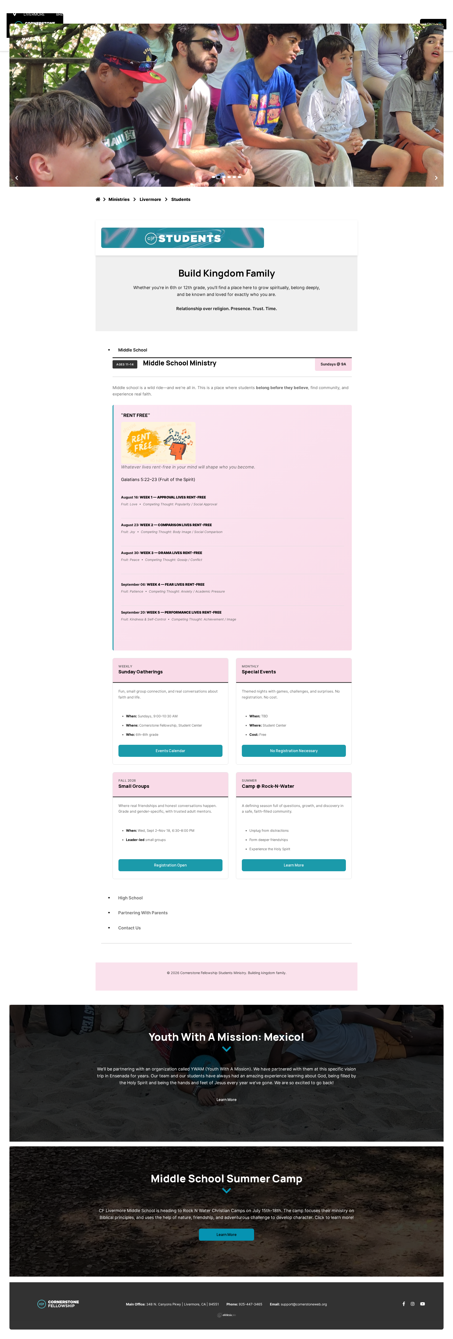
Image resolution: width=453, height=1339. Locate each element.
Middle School (132, 349)
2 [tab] (218, 177)
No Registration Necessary (294, 750)
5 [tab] (234, 177)
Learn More (294, 865)
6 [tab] (239, 177)
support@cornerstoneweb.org (304, 1304)
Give (435, 14)
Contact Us (129, 927)
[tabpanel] (226, 105)
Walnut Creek (106, 14)
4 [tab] (229, 177)
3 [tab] (224, 177)
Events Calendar (170, 750)
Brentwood (68, 14)
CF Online (142, 14)
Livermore (34, 14)
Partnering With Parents (143, 912)
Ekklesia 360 (226, 1315)
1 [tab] (213, 177)
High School (130, 897)
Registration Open (170, 865)
